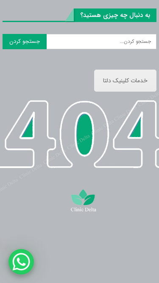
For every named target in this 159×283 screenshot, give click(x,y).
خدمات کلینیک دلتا (125, 80)
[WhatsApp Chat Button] (21, 262)
